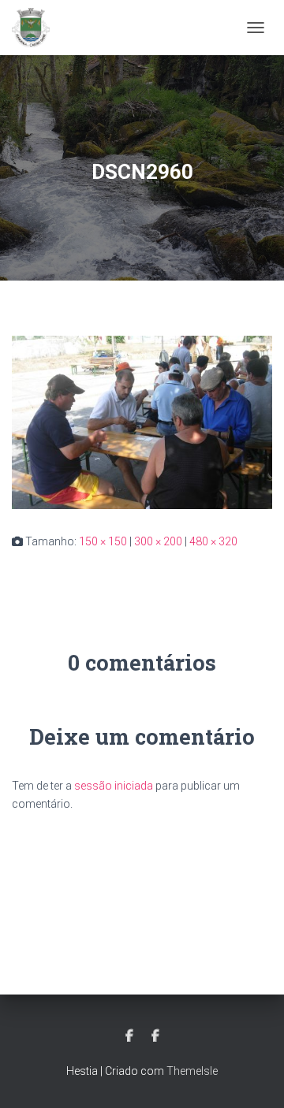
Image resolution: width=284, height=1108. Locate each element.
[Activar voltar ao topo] (253, 1076)
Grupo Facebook (155, 1036)
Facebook (129, 1036)
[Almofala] (37, 27)
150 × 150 (103, 541)
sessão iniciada (113, 785)
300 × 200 (158, 541)
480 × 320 (213, 541)
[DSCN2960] (142, 421)
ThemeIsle (192, 1071)
